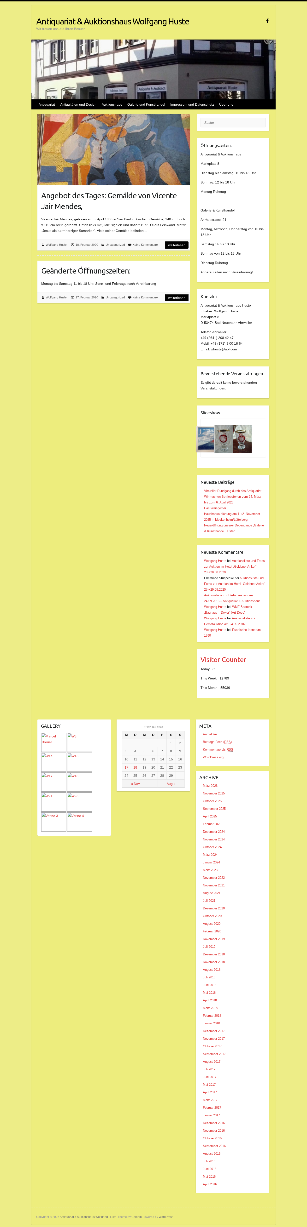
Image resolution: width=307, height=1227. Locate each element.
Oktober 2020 (212, 916)
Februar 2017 (212, 1107)
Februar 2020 (212, 931)
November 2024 (214, 839)
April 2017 (210, 1092)
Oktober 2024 (212, 847)
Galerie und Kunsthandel (146, 104)
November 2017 (214, 1038)
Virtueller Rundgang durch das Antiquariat (232, 491)
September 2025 (214, 808)
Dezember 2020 (214, 908)
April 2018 (210, 1000)
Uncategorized (115, 244)
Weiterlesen (176, 245)
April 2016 (210, 1184)
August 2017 (211, 1061)
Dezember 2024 (214, 831)
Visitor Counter (223, 659)
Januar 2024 (211, 862)
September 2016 (214, 1146)
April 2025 (210, 816)
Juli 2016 (209, 1161)
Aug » (171, 784)
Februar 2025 (212, 824)
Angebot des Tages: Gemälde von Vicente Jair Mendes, (109, 201)
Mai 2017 (209, 1084)
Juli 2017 (209, 1069)
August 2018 (211, 969)
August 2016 (211, 1153)
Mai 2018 (209, 992)
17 (126, 767)
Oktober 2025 (212, 801)
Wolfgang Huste (56, 244)
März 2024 (210, 854)
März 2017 (210, 1100)
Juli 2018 (209, 977)
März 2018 (210, 1008)
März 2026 (210, 786)
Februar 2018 (212, 1015)
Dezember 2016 (214, 1123)
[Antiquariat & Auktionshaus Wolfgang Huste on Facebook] (267, 21)
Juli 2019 (209, 946)
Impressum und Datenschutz (192, 104)
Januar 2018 (211, 1023)
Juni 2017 (209, 1077)
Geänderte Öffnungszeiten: (85, 270)
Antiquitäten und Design (78, 104)
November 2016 (214, 1130)
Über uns (226, 104)
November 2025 (214, 793)
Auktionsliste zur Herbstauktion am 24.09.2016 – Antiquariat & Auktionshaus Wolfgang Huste (232, 601)
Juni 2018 (209, 985)
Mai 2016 (209, 1176)
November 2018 (214, 962)
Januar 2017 (211, 1115)
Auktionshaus (112, 104)
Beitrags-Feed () (217, 742)
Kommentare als (218, 749)
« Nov (135, 784)
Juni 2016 (209, 1169)
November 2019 (214, 939)
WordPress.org (213, 757)
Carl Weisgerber (215, 508)
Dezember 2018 (214, 954)
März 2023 (210, 870)
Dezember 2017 (214, 1031)
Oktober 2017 (212, 1046)
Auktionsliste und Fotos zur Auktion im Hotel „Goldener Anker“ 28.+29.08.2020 (234, 566)
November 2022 (214, 877)
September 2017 (214, 1054)
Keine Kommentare (145, 244)
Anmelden (210, 734)
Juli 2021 (209, 900)
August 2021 (211, 893)
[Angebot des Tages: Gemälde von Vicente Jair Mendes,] (113, 149)
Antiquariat (47, 104)
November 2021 (214, 885)
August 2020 (211, 923)
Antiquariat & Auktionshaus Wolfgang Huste (112, 21)
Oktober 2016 (212, 1138)
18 (135, 767)
